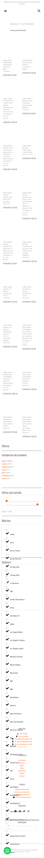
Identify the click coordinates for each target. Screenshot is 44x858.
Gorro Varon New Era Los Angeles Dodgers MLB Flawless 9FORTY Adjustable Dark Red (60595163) (7, 334)
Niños (4, 473)
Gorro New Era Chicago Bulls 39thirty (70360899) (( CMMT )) (27, 65)
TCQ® (27, 852)
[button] (39, 11)
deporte (4, 461)
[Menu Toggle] (5, 11)
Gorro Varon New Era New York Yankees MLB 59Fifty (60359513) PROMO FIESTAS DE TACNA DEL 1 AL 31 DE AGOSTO (8, 381)
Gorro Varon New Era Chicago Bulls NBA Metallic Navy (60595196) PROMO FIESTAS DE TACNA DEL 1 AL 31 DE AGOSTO (8, 250)
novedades (6, 476)
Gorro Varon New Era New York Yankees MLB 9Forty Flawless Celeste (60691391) (26, 379)
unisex (4, 478)
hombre (4, 464)
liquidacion (5, 467)
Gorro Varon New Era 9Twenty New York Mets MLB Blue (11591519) (27, 150)
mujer (4, 470)
